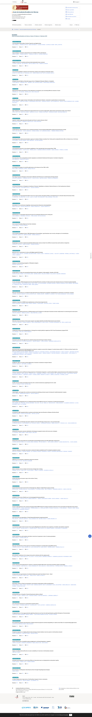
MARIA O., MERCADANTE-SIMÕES (44, 498)
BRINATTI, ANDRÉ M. (39, 470)
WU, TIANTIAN (22, 402)
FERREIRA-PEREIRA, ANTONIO (57, 130)
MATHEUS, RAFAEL (39, 82)
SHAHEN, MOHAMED (30, 402)
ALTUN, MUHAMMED (42, 283)
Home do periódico (16, 24)
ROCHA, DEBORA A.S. (27, 130)
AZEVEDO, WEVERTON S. (25, 206)
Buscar (71, 24)
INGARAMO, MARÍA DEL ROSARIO (44, 149)
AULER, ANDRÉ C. (30, 470)
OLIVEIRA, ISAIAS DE (23, 489)
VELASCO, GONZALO (35, 187)
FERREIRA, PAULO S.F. (27, 178)
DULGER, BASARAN (39, 140)
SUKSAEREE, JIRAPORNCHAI (57, 451)
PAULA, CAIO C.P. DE (16, 112)
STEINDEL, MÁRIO (36, 374)
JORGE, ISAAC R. (44, 547)
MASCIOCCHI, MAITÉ (24, 159)
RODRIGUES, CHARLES (22, 168)
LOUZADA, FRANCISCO (43, 54)
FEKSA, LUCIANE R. (29, 353)
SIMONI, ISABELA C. (37, 341)
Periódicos (16, 29)
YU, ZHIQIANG (15, 432)
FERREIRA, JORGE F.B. (16, 413)
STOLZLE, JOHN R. (38, 556)
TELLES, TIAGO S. (15, 605)
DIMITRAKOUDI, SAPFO (61, 373)
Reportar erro (90, 255)
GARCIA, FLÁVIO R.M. (67, 489)
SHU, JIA (41, 402)
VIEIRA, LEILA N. (33, 575)
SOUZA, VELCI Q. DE (21, 586)
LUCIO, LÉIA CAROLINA (17, 322)
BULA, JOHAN (53, 273)
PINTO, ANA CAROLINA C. (17, 130)
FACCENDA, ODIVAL (40, 489)
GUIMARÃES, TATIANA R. (42, 373)
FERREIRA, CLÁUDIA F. (68, 565)
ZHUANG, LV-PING (20, 384)
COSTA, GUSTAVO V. (41, 605)
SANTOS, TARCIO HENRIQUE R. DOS (67, 101)
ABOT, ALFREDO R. (48, 489)
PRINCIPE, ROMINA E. (16, 312)
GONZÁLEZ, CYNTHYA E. (17, 244)
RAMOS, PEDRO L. (15, 54)
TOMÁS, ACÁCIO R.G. (16, 187)
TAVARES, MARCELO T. (36, 234)
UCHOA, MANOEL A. (32, 489)
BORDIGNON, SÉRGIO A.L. (17, 374)
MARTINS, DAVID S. (43, 178)
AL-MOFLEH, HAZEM (50, 44)
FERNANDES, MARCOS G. (58, 489)
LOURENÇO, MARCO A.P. (24, 605)
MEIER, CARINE (23, 584)
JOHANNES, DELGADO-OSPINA (30, 253)
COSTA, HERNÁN (70, 294)
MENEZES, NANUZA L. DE (17, 264)
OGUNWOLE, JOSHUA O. (48, 470)
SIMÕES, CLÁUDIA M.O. (55, 374)
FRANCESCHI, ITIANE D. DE (34, 351)
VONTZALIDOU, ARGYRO (72, 373)
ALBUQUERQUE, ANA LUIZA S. (35, 101)
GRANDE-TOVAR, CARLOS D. (17, 253)
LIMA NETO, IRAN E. (26, 633)
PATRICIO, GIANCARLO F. (27, 341)
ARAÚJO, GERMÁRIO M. (16, 633)
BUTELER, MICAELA (42, 215)
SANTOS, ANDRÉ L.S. (35, 393)
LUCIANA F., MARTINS (16, 63)
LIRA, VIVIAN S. (45, 642)
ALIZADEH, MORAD (41, 44)
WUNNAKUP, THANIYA (46, 451)
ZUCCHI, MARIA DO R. (55, 101)
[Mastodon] (24, 701)
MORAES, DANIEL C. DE (36, 130)
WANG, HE (46, 402)
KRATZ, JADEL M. (25, 373)
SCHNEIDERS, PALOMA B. (46, 423)
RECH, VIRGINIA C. (28, 354)
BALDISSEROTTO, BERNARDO (61, 528)
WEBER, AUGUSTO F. (56, 423)
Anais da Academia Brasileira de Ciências (28, 29)
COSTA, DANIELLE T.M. (51, 373)
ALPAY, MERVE (15, 140)
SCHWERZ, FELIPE (15, 556)
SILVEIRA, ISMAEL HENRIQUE (32, 441)
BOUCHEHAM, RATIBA (26, 283)
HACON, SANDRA (73, 441)
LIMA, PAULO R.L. (24, 565)
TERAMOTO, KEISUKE (43, 63)
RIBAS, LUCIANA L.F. (41, 575)
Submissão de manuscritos (72, 7)
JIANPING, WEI (28, 91)
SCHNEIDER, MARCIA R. (17, 423)
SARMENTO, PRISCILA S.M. (27, 121)
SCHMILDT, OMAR (71, 508)
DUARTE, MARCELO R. (45, 206)
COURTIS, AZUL (26, 149)
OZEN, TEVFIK (34, 283)
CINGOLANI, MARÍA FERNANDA (18, 614)
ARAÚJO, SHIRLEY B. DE (17, 341)
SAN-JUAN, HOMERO (45, 273)
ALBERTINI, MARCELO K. (17, 680)
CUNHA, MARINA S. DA (25, 547)
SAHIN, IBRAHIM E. (30, 140)
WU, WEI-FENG (28, 384)
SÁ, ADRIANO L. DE (34, 680)
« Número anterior (38, 24)
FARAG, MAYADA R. (59, 402)
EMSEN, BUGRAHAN (16, 303)
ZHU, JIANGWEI (15, 331)
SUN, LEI (14, 384)
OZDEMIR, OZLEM (24, 303)
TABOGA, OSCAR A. (40, 294)
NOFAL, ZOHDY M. (58, 44)
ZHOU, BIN (55, 197)
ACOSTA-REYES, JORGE (28, 273)
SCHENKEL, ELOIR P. (64, 374)
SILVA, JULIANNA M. (16, 565)
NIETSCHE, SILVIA (24, 498)
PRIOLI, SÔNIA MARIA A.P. (36, 322)
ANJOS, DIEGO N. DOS (37, 642)
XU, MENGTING (22, 197)
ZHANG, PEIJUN (28, 432)
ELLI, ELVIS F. (31, 556)
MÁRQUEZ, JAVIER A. (26, 312)
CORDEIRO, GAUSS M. (24, 44)
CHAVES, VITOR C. (32, 373)
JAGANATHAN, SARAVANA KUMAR (19, 623)
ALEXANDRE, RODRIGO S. (24, 509)
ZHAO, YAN (21, 331)
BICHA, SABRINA (68, 283)
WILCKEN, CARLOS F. (43, 518)
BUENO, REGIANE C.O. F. (52, 518)
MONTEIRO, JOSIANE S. (17, 121)
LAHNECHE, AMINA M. (16, 283)
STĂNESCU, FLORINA (63, 149)
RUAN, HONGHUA (27, 331)
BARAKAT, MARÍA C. (29, 614)
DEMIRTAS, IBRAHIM (60, 283)
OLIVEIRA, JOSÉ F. (33, 605)
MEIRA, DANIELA (15, 584)
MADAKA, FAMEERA (26, 451)
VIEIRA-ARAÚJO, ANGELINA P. (49, 82)
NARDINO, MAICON (38, 584)
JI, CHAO (27, 197)
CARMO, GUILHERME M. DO (18, 353)
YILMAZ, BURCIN (15, 661)
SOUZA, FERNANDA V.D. (33, 565)
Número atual (58, 24)
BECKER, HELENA (34, 633)
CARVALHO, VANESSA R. (23, 518)
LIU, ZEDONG (21, 91)
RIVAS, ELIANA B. (44, 341)
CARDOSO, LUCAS (24, 595)
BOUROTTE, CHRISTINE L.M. (18, 73)
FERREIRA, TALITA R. (16, 470)
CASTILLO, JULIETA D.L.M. (31, 294)
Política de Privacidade (63, 714)
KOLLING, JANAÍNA (24, 351)
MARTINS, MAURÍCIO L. (43, 595)
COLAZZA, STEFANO (53, 614)
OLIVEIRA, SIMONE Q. (16, 373)
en (17, 47)
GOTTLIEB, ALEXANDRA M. (61, 294)
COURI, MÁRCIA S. (16, 82)
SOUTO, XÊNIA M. (15, 393)
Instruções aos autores (71, 16)
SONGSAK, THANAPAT (67, 451)
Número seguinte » (48, 24)
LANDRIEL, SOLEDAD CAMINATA (18, 294)
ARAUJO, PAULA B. (31, 168)
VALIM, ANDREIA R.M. (72, 423)
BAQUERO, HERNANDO (61, 273)
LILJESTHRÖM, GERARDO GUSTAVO (41, 614)
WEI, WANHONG (41, 197)
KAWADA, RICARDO (27, 234)
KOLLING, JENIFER (16, 351)
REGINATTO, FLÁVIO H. (45, 374)
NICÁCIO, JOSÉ (15, 489)
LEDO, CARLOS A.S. (42, 565)
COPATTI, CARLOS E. (16, 528)
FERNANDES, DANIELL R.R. (17, 234)
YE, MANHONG (15, 197)
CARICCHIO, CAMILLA (24, 101)
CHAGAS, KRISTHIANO (25, 508)
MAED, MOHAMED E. (33, 44)
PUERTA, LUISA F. (40, 253)
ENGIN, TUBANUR (32, 303)
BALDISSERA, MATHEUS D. (55, 351)
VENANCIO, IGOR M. (46, 101)
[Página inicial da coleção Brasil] (16, 698)
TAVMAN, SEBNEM (31, 661)
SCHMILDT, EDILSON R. (54, 508)
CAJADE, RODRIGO (55, 149)
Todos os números (28, 24)
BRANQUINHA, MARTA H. (25, 393)
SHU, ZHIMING (15, 402)
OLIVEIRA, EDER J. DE (24, 537)
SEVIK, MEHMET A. (16, 479)
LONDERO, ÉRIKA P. (33, 528)
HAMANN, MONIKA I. (35, 244)
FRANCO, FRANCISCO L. (35, 206)
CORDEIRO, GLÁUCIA (16, 547)
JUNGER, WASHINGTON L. (64, 441)
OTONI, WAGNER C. (63, 508)
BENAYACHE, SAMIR (27, 284)
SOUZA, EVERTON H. (51, 565)
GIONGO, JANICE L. (65, 353)
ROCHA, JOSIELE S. (16, 498)
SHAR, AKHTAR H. (52, 402)
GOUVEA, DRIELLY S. (16, 508)
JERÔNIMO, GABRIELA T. (53, 595)
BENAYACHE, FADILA (18, 284)
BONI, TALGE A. (45, 322)
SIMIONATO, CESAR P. (27, 374)
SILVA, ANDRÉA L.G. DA (26, 423)
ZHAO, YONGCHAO (35, 91)
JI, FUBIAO (35, 197)
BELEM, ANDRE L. (15, 101)
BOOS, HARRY (15, 168)
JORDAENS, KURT (23, 82)
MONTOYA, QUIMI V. (25, 112)
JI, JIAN (31, 197)
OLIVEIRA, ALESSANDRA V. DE (55, 322)
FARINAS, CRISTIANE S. (43, 112)
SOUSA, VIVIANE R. (24, 225)
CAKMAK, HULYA (23, 661)
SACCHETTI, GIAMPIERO (59, 253)
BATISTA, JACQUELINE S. (26, 413)
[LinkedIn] (25, 701)
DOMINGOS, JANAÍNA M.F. (26, 642)
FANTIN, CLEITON (35, 413)
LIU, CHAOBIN (23, 404)
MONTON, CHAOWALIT (17, 451)
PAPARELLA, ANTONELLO (70, 253)
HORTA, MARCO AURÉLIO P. (53, 441)
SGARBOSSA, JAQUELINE (58, 556)
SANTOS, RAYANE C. (56, 498)
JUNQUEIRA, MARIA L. (46, 130)
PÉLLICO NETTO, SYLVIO (17, 460)
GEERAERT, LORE (31, 82)
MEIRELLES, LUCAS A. (34, 112)
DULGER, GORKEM (22, 140)
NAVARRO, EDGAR (37, 273)
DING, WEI (34, 432)
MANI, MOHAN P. (29, 623)
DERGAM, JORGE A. (51, 547)
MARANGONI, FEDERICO (17, 149)
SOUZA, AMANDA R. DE (33, 518)
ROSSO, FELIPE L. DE (42, 528)
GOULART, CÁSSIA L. (36, 423)
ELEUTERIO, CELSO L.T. (25, 187)
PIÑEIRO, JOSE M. (33, 149)
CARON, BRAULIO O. (24, 556)
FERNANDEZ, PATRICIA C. (25, 215)
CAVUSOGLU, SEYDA (48, 303)
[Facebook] (26, 701)
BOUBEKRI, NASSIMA (51, 283)
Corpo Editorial (69, 14)
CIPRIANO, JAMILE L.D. (35, 508)
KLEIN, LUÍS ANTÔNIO (57, 584)
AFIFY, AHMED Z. (15, 44)
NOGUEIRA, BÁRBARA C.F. (17, 178)
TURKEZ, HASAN (55, 303)
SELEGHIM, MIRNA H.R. (62, 112)
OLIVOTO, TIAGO (30, 584)
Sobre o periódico (70, 9)
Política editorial (70, 12)
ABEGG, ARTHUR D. (16, 206)
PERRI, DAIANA (34, 215)
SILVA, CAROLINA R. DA (35, 547)
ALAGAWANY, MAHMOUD (69, 402)
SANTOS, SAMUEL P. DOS (33, 63)
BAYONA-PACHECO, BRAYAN (18, 273)
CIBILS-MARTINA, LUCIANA (36, 312)
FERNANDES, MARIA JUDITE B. (55, 341)
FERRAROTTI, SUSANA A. (50, 294)
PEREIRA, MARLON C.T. (32, 498)
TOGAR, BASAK (40, 303)
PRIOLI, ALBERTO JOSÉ (66, 322)
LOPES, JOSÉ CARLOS (44, 508)
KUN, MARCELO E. (15, 159)
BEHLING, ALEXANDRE (27, 460)
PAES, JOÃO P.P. (15, 518)
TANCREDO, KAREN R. (33, 595)
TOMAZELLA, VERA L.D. (33, 54)
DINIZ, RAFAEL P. (15, 537)
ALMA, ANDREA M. (16, 215)
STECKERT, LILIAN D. (16, 595)
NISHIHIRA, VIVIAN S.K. (45, 351)
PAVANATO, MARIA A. (50, 528)
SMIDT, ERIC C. (26, 575)
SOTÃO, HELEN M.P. (37, 121)
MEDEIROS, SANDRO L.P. (47, 556)
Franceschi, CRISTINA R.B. (17, 575)
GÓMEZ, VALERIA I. (26, 244)
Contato (68, 18)
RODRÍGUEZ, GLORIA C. (49, 253)
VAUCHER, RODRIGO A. (55, 353)
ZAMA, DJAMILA (35, 284)
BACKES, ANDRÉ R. (26, 680)
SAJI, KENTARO (25, 63)
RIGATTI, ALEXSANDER (47, 584)
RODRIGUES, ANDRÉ (53, 112)
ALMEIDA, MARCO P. (24, 54)
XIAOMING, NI (15, 91)
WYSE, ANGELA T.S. (73, 353)
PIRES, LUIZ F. (24, 470)
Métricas (76, 24)
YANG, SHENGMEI (48, 197)
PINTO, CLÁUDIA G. (65, 351)
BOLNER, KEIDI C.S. (25, 528)
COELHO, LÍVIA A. (35, 178)
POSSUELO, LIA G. (63, 423)
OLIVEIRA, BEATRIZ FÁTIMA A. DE (19, 441)
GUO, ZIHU (37, 402)
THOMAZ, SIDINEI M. (26, 322)
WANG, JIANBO (22, 432)
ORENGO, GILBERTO (47, 353)
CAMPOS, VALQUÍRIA (16, 642)
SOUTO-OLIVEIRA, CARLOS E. (48, 73)
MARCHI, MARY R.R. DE (37, 73)
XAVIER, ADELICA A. (64, 498)
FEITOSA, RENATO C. (43, 441)
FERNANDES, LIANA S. (37, 353)
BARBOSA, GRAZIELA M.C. (51, 605)
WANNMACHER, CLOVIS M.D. (18, 354)
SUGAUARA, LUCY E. (28, 73)
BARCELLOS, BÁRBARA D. (53, 178)
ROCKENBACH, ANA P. (67, 556)
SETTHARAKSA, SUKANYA (36, 451)
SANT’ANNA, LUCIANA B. (26, 363)
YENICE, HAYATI (15, 671)
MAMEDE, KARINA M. (16, 363)
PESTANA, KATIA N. (59, 565)
